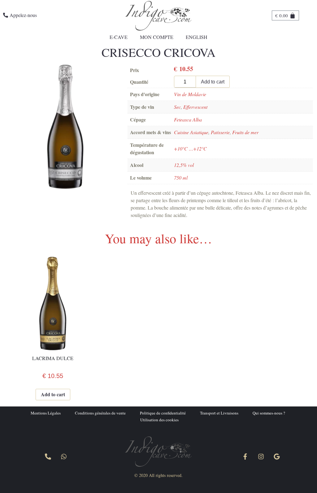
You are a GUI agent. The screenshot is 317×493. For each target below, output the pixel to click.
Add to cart (212, 81)
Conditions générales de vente (100, 413)
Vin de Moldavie (190, 94)
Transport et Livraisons (219, 413)
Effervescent (195, 107)
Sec (177, 107)
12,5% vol (184, 165)
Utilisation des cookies (159, 420)
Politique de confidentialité (163, 413)
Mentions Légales (46, 413)
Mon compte (156, 37)
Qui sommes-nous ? (269, 413)
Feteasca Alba (188, 119)
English (196, 37)
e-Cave (119, 37)
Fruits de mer (245, 132)
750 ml (181, 177)
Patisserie (220, 132)
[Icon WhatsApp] (64, 456)
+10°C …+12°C (190, 148)
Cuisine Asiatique (191, 132)
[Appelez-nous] (48, 456)
